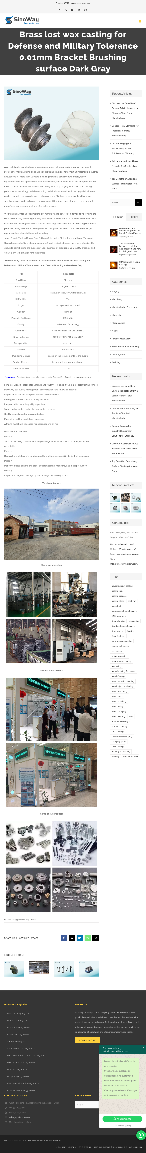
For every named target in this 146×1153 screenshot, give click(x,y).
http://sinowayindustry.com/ (124, 564)
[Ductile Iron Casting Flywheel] (136, 508)
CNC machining (119, 616)
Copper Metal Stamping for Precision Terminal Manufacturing (125, 131)
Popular (118, 216)
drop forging (117, 631)
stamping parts (119, 741)
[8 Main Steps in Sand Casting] (113, 264)
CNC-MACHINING (135, 1147)
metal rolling (117, 706)
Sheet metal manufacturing (125, 346)
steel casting (118, 746)
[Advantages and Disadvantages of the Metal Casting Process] (113, 231)
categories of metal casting (124, 611)
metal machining (119, 691)
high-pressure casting (122, 641)
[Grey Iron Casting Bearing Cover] (125, 508)
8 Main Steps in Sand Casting (129, 263)
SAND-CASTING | (86, 1147)
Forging (115, 291)
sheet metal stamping (122, 736)
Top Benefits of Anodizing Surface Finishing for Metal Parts (125, 184)
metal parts (117, 696)
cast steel (116, 606)
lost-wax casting (119, 656)
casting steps (118, 601)
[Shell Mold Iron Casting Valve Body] (115, 508)
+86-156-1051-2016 (127, 549)
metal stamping (119, 711)
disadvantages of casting (123, 626)
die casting (134, 621)
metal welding (118, 716)
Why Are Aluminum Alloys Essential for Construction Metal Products (125, 166)
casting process (119, 596)
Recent (133, 216)
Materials (116, 315)
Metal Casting (118, 323)
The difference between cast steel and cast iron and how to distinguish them (130, 247)
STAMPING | (72, 1147)
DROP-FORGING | (120, 1147)
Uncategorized (119, 354)
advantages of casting (122, 586)
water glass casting (121, 751)
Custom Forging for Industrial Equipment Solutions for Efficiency (123, 148)
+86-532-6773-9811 (126, 544)
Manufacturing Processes (124, 307)
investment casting (120, 646)
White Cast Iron (130, 756)
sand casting (118, 731)
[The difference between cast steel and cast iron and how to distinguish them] (113, 248)
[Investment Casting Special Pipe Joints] (115, 497)
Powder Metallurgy (121, 338)
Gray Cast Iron (118, 636)
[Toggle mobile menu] (140, 21)
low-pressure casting (121, 661)
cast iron (132, 601)
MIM (131, 716)
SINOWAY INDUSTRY (53, 1140)
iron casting (117, 651)
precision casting (119, 726)
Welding (116, 362)
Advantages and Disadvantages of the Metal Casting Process (130, 230)
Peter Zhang (12, 920)
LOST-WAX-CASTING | (103, 1147)
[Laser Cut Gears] (136, 497)
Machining (117, 299)
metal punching (119, 701)
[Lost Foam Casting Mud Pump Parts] (125, 497)
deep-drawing (118, 621)
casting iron (117, 591)
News (33, 920)
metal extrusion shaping (123, 681)
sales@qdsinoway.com (80, 3)
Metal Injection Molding (122, 686)
